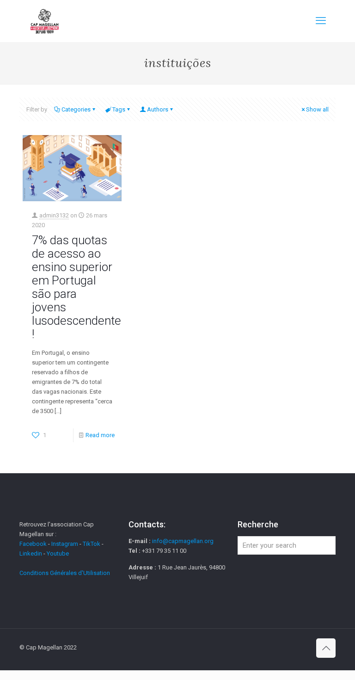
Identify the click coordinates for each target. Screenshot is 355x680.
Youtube (58, 553)
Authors (157, 109)
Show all (317, 109)
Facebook (33, 543)
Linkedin (30, 553)
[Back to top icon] (326, 648)
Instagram (64, 543)
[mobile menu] (321, 21)
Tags (118, 109)
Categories (76, 109)
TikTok (91, 543)
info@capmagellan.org (183, 541)
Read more (100, 435)
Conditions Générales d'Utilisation (64, 572)
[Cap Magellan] (45, 21)
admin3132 (54, 215)
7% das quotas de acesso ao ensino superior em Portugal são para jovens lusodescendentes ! (79, 287)
